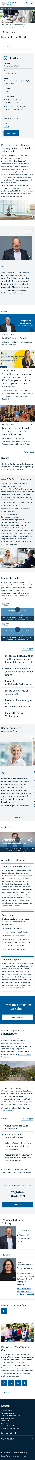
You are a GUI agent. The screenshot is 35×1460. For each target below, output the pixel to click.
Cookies (23, 1456)
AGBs (3, 1452)
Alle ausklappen (27, 649)
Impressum (15, 1456)
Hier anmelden (11, 133)
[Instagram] (2, 1433)
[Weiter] (32, 737)
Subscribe (17, 1205)
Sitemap (8, 1452)
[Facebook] (16, 1433)
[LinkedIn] (7, 1433)
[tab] (16, 817)
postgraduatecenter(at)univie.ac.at (12, 1428)
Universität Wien (6, 24)
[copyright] (32, 20)
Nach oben (8, 1393)
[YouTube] (11, 1433)
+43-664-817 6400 (24, 1291)
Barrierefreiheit (5, 1456)
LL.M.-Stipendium (7, 1111)
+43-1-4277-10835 (24, 1288)
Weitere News (29, 452)
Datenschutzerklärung (20, 1452)
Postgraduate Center (7, 8)
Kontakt (6, 126)
